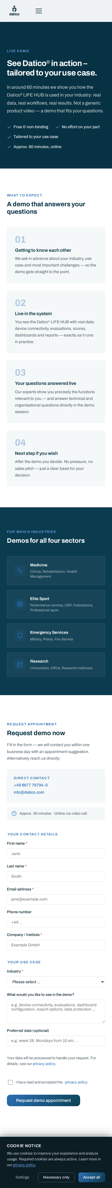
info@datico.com (29, 792)
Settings (22, 1177)
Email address (20, 889)
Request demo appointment (43, 1100)
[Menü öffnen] (38, 11)
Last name (16, 866)
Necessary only (56, 1177)
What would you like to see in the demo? (40, 995)
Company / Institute (24, 935)
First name (17, 843)
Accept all (91, 1177)
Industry (15, 971)
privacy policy (44, 1064)
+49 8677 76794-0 (31, 785)
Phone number (19, 912)
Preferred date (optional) (28, 1031)
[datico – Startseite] (14, 11)
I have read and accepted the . (53, 1082)
